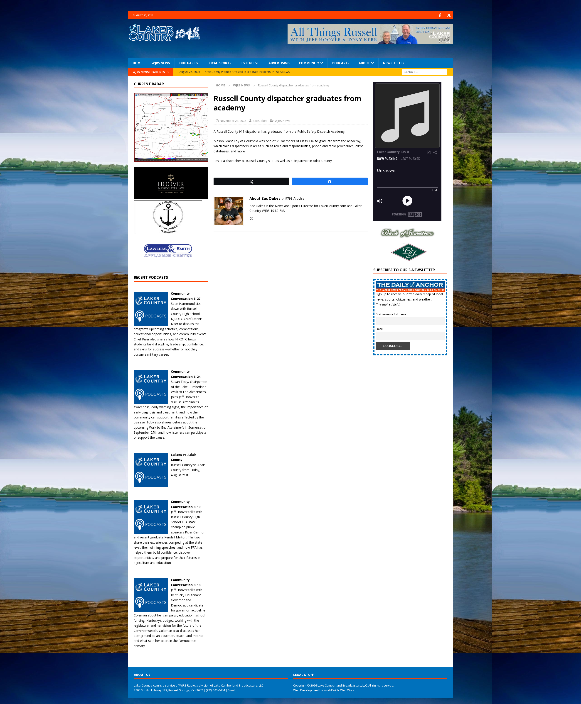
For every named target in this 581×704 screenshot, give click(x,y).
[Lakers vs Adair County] (151, 484)
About (364, 63)
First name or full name (391, 314)
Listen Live (250, 63)
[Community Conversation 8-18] (151, 609)
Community (309, 63)
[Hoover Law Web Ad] (171, 196)
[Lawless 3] (168, 267)
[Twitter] (449, 15)
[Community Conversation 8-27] (151, 323)
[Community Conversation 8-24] (151, 401)
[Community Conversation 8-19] (151, 531)
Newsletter (393, 63)
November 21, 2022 (233, 121)
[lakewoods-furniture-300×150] (168, 232)
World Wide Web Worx (339, 690)
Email (379, 329)
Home (137, 63)
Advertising (279, 63)
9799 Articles (294, 198)
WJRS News (161, 63)
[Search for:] (424, 71)
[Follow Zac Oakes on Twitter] (251, 218)
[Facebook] (440, 15)
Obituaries (188, 63)
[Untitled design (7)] (407, 259)
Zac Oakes (260, 121)
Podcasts (340, 63)
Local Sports (219, 63)
